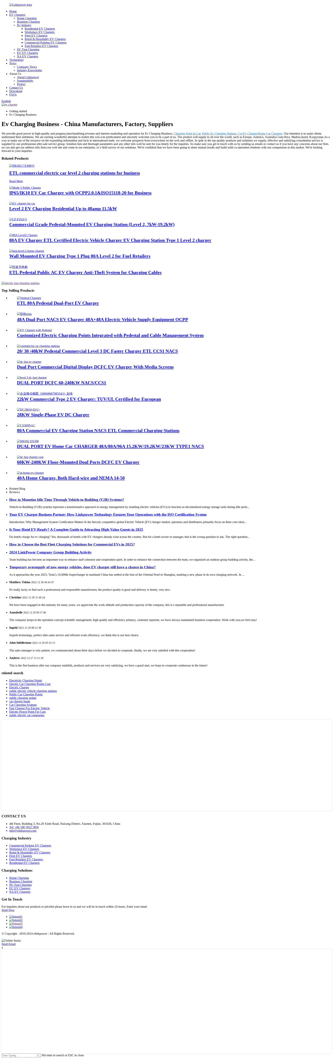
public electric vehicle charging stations (33, 691)
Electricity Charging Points (25, 680)
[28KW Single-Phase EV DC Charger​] (28, 409)
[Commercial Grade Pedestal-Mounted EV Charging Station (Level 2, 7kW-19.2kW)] (18, 219)
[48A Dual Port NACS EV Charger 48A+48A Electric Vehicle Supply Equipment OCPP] (24, 314)
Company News (27, 66)
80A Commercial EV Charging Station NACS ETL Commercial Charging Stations (98, 430)
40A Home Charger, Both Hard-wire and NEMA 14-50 (71, 477)
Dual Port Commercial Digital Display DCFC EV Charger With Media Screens (95, 366)
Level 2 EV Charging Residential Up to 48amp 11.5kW (63, 208)
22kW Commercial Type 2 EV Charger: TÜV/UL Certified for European (89, 399)
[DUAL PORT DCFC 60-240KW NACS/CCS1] (32, 377)
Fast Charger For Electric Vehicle (29, 708)
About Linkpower (28, 77)
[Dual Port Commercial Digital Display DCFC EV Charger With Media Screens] (29, 361)
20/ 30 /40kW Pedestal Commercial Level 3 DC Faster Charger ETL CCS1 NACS (97, 351)
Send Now (8, 910)
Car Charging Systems (23, 704)
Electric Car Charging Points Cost (29, 684)
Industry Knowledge (29, 70)
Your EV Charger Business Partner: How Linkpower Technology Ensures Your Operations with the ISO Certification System (108, 514)
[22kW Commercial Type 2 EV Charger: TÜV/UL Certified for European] (45, 393)
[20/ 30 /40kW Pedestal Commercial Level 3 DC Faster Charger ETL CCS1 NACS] (38, 346)
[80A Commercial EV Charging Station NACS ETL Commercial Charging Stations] (26, 425)
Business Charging (28, 21)
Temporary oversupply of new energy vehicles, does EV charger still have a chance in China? (82, 567)
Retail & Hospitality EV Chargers (45, 39)
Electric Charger (19, 687)
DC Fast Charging (28, 49)
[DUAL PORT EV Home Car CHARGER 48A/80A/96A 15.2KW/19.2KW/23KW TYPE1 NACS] (28, 441)
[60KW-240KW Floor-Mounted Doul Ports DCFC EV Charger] (30, 457)
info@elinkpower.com (22, 830)
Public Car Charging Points (26, 694)
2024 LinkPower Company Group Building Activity (50, 552)
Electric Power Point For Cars (27, 711)
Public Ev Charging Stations (219, 133)
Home (13, 11)
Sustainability (25, 80)
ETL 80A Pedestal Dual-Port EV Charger (58, 303)
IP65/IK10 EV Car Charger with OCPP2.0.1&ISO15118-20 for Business (80, 192)
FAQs (13, 94)
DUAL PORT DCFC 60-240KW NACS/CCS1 (61, 382)
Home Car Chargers (270, 133)
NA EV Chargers (27, 56)
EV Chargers (17, 14)
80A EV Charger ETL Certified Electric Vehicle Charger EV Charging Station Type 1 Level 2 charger (110, 240)
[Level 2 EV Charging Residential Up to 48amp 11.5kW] (22, 203)
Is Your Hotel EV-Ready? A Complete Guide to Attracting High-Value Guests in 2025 (76, 529)
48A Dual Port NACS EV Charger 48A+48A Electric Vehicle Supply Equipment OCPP (102, 319)
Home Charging (27, 18)
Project (21, 84)
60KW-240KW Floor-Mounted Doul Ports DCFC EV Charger (78, 462)
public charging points (22, 697)
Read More (16, 181)
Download (15, 91)
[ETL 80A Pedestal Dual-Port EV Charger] (29, 298)
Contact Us (16, 87)
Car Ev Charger (247, 133)
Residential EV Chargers (40, 28)
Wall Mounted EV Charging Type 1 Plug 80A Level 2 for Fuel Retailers (79, 256)
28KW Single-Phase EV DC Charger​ (53, 414)
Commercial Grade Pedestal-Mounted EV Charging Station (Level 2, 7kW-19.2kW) (92, 224)
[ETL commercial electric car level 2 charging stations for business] (21, 165)
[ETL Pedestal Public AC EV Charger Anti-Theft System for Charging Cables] (18, 267)
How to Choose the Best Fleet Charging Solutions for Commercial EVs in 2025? (72, 544)
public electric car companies (26, 715)
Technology (16, 60)
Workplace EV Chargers (40, 32)
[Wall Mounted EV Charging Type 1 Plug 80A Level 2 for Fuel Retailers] (26, 251)
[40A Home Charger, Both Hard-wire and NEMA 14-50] (30, 472)
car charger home (19, 701)
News (12, 63)
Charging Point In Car (187, 133)
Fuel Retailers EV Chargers (41, 46)
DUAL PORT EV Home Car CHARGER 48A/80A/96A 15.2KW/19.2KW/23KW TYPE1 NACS (110, 446)
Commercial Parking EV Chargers (45, 42)
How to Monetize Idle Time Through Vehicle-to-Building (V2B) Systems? (66, 500)
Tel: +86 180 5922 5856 (24, 827)
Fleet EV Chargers (36, 35)
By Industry (24, 25)
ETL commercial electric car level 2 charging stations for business (74, 172)
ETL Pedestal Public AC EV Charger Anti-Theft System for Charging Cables (85, 272)
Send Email (9, 944)
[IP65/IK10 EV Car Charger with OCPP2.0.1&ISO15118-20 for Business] (25, 187)
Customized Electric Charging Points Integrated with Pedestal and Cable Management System (110, 335)
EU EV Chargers (27, 53)
